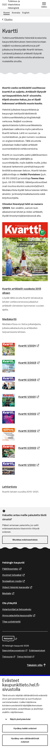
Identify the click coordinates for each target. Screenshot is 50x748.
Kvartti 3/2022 (29, 431)
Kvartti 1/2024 (29, 345)
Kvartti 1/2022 (29, 465)
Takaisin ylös (34, 665)
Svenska (16, 12)
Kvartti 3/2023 (29, 363)
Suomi (6, 12)
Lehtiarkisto (9, 487)
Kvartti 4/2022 (29, 414)
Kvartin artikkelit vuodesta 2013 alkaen (21, 291)
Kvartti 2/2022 (29, 448)
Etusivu (8, 19)
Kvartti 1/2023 (29, 397)
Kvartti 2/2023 (29, 380)
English (25, 12)
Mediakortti (9, 319)
